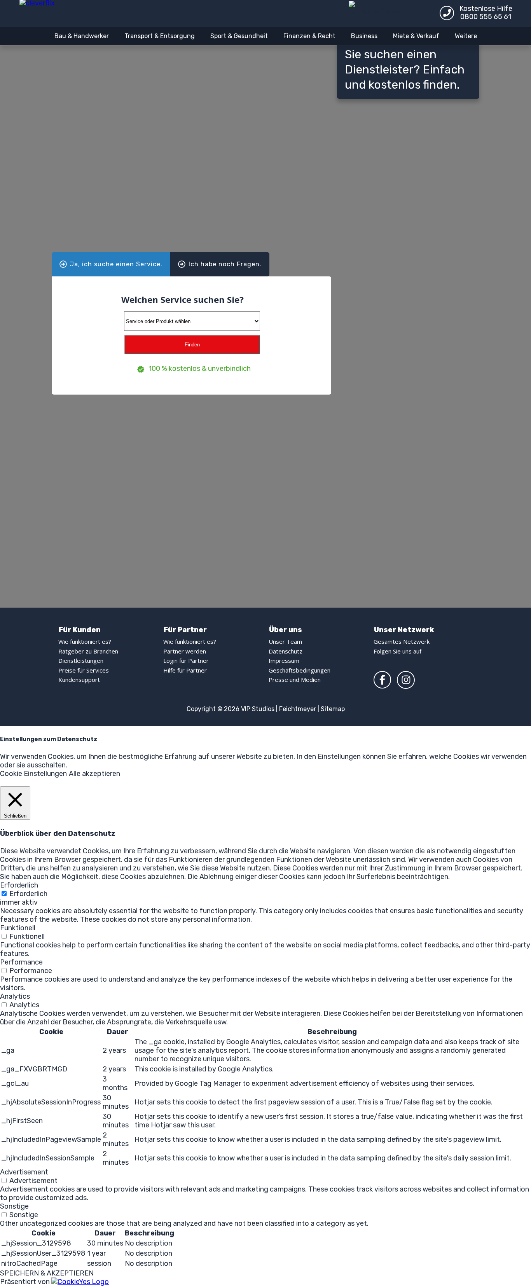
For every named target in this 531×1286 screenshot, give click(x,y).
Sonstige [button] (14, 1206)
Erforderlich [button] (19, 885)
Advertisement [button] (24, 1172)
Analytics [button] (15, 996)
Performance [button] (21, 962)
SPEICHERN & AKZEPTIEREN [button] (47, 1273)
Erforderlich (28, 893)
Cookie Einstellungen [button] (33, 773)
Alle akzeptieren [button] (94, 773)
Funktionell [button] (17, 928)
